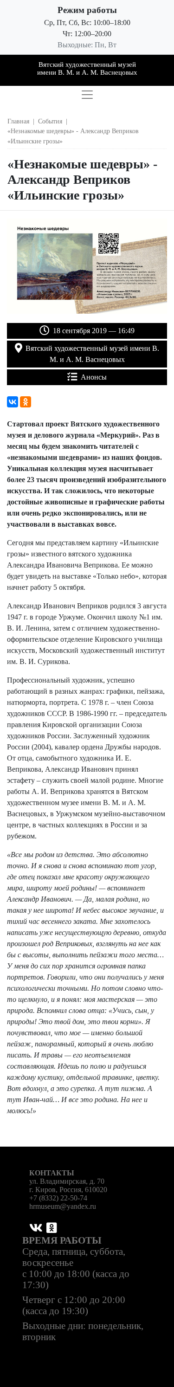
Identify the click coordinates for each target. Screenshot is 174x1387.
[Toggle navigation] (87, 94)
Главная (18, 121)
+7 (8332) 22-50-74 (58, 1198)
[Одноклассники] (25, 401)
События (50, 121)
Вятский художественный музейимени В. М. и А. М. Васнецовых (87, 68)
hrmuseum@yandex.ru (62, 1206)
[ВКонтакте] (12, 401)
